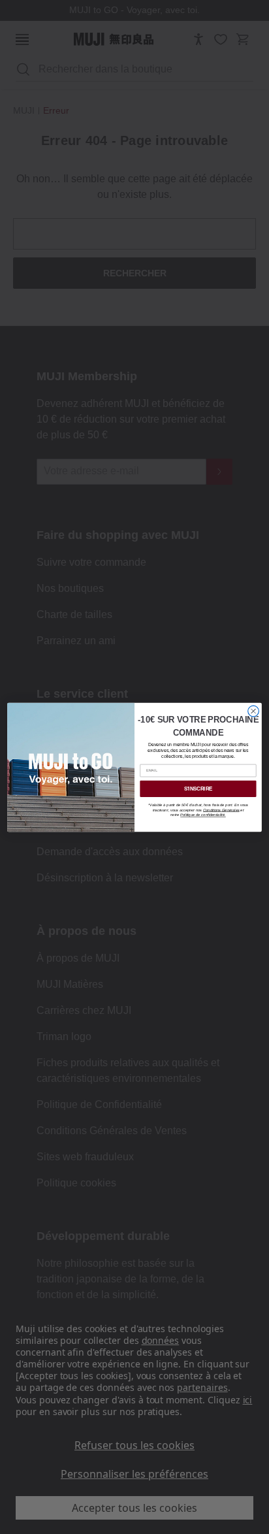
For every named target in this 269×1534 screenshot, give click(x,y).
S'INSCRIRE (198, 788)
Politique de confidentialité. (203, 815)
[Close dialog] (253, 711)
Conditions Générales (221, 809)
